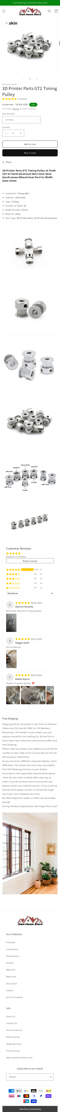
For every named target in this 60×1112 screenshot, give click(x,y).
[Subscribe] (50, 1077)
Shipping (15, 109)
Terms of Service (14, 1030)
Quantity (6, 127)
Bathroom (11, 976)
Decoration (11, 983)
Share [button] (9, 162)
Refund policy (13, 1037)
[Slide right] (36, 78)
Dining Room (12, 956)
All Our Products (14, 997)
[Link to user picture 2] (33, 695)
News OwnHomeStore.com (19, 1057)
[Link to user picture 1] (11, 623)
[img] (22, 602)
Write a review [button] (30, 560)
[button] (3, 11)
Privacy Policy (13, 1050)
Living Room (12, 949)
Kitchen (10, 963)
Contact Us (11, 1023)
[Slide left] (23, 78)
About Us (10, 1016)
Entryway (10, 942)
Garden (10, 990)
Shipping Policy (13, 1044)
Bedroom (10, 969)
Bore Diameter (8, 113)
